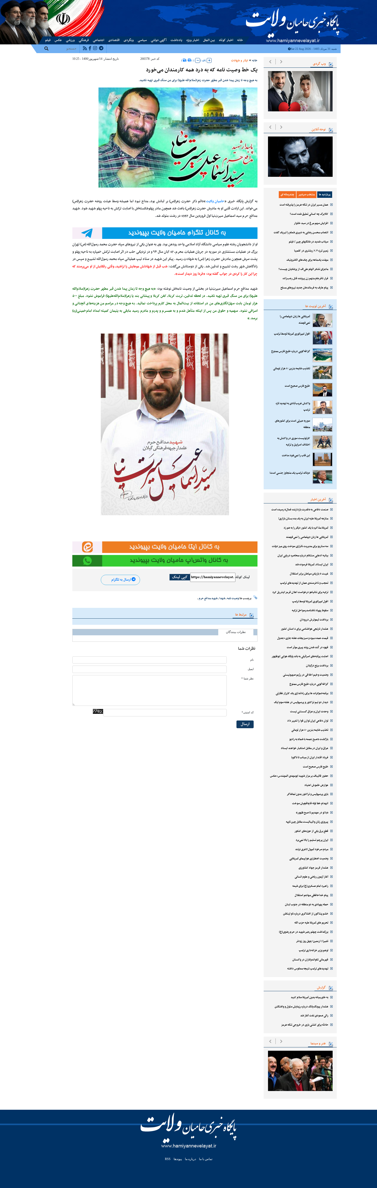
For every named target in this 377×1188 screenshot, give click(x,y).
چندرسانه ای (287, 194)
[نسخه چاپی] (189, 60)
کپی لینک (180, 577)
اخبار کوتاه (226, 40)
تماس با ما (54, 3)
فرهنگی (84, 40)
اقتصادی (114, 40)
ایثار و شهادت (239, 60)
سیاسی (142, 40)
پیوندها (44, 3)
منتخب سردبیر (306, 194)
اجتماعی (98, 40)
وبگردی (129, 40)
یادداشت (176, 40)
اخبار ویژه (192, 40)
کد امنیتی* (248, 712)
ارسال (245, 724)
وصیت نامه (233, 598)
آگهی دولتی (158, 40)
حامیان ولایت (215, 201)
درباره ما (65, 3)
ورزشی (70, 40)
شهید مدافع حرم (208, 598)
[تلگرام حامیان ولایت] (164, 233)
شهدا (222, 598)
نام (252, 659)
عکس (58, 40)
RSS (168, 1159)
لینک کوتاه (242, 577)
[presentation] (270, 61)
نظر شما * (247, 678)
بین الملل (209, 40)
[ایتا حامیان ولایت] (164, 547)
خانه (240, 40)
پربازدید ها (325, 194)
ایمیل (251, 669)
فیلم (48, 40)
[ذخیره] (184, 60)
